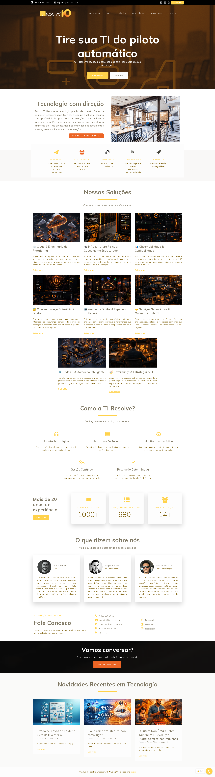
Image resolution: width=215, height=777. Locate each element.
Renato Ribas (101, 738)
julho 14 (55, 738)
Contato (172, 13)
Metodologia (138, 13)
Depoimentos (156, 13)
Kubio (133, 772)
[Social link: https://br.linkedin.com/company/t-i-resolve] (165, 2)
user (46, 738)
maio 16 (164, 742)
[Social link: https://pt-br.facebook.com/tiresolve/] (161, 2)
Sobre (109, 13)
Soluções (122, 13)
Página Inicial (94, 13)
